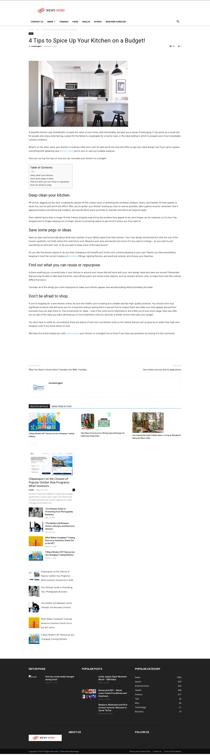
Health (86, 21)
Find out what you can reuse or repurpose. (49, 182)
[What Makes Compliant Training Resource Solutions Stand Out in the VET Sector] (36, 541)
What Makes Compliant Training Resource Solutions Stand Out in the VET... (60, 540)
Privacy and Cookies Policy (140, 751)
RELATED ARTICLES (39, 406)
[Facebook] (31, 53)
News (50, 21)
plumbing (73, 256)
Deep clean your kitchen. (42, 175)
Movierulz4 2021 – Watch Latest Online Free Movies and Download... (112, 693)
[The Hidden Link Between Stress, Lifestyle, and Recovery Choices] (36, 527)
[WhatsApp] (51, 53)
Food (75, 21)
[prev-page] (30, 444)
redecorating (72, 333)
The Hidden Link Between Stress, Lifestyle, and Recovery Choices (59, 526)
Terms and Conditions (172, 751)
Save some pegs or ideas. (42, 178)
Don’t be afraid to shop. (41, 185)
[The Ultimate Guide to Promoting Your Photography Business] (36, 512)
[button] (177, 22)
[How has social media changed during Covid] (36, 680)
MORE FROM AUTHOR (62, 406)
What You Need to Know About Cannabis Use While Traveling (57, 369)
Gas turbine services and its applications (162, 369)
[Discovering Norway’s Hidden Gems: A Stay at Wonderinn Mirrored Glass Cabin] (156, 422)
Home (31, 29)
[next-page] (35, 444)
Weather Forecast (116, 21)
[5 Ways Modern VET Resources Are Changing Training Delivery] (53, 421)
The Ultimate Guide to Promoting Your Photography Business (59, 512)
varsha (31, 490)
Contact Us (37, 21)
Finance (64, 21)
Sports (98, 21)
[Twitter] (38, 53)
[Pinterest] (45, 53)
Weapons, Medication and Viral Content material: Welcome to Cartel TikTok (112, 708)
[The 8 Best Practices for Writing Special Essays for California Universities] (105, 421)
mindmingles (36, 46)
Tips (38, 29)
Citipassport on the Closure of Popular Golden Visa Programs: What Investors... (49, 482)
